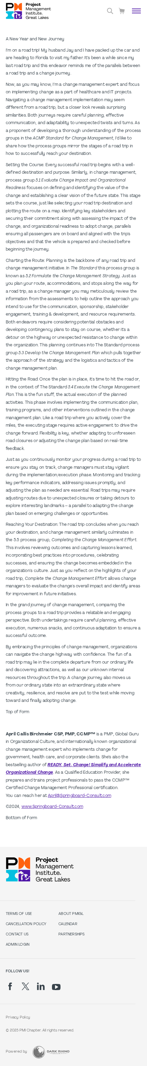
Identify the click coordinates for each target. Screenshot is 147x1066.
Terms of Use (19, 914)
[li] (41, 986)
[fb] (10, 986)
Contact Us (17, 934)
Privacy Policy (18, 1018)
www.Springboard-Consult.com (52, 807)
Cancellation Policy (26, 924)
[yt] (56, 987)
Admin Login (17, 945)
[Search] (110, 10)
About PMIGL (70, 914)
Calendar (67, 924)
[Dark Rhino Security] (51, 1052)
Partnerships (71, 934)
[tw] (25, 986)
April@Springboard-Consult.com (79, 796)
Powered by (16, 1052)
